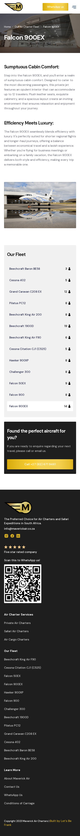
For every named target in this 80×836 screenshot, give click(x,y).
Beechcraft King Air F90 (20, 659)
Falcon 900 (11, 701)
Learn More (12, 770)
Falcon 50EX (12, 676)
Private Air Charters (17, 623)
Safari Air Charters (16, 631)
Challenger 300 (14, 709)
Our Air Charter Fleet (27, 26)
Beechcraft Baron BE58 (19, 750)
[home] (23, 6)
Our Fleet (10, 651)
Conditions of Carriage (19, 803)
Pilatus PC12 (12, 725)
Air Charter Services (18, 614)
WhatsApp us (55, 6)
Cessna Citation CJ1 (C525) (22, 668)
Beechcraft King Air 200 (20, 758)
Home (7, 26)
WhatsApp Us (13, 795)
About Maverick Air (17, 778)
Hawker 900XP (13, 692)
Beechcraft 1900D (16, 717)
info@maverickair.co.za (19, 529)
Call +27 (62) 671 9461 (40, 464)
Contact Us (11, 787)
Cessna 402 (12, 742)
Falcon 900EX (13, 684)
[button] (72, 6)
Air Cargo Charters (16, 639)
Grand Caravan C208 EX (20, 734)
